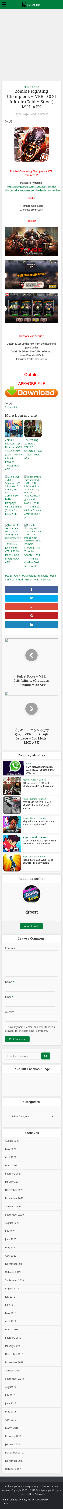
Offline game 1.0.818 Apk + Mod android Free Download (38, 784)
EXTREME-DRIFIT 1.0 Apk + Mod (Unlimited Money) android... (38, 805)
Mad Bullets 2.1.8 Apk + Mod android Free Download (38, 861)
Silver (29, 579)
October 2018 (13, 1370)
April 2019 (10, 1321)
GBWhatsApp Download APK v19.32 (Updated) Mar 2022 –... (40, 769)
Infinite (10, 579)
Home (5, 1499)
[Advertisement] (31, 41)
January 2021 (12, 1181)
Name (9, 982)
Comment (10, 948)
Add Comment (39, 114)
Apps (26, 86)
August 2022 (12, 1140)
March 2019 (12, 1329)
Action (26, 779)
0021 (9, 575)
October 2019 (13, 1272)
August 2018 (12, 1387)
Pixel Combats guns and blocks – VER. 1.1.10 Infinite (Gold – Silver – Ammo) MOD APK (32, 506)
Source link (11, 407)
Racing (42, 798)
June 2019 (10, 1304)
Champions (29, 575)
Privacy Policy (26, 1499)
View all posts (31, 926)
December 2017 (14, 1452)
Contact (14, 1499)
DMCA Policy (42, 1499)
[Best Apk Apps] (31, 4)
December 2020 (14, 1190)
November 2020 (14, 1198)
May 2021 (10, 1149)
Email (9, 997)
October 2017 (13, 1469)
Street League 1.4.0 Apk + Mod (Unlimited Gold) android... (39, 842)
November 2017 (14, 1460)
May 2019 (10, 1313)
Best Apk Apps (37, 1494)
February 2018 (13, 1436)
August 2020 (12, 1222)
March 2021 (12, 1165)
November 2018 (14, 1362)
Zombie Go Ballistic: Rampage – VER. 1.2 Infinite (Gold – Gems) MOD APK (13, 505)
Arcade (33, 856)
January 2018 (12, 1444)
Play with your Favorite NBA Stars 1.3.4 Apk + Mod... (38, 823)
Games (35, 86)
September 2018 (14, 1378)
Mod (20, 579)
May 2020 (10, 1247)
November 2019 (14, 1263)
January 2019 (12, 1346)
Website (9, 1012)
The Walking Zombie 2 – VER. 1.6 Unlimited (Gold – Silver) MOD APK (33, 449)
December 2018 (14, 1354)
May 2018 (10, 1411)
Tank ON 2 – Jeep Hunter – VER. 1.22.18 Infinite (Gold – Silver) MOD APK (13, 553)
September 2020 (14, 1214)
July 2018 (10, 1395)
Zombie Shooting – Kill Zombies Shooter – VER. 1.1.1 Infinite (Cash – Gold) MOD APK (32, 555)
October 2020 (13, 1206)
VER (37, 579)
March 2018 (12, 1428)
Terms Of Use (9, 1503)
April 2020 (10, 1255)
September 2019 (14, 1280)
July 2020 (10, 1231)
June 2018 (10, 1403)
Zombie (47, 579)
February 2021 (13, 1173)
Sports (42, 818)
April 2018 (10, 1419)
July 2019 (10, 1296)
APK (17, 575)
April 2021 (10, 1157)
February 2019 (13, 1337)
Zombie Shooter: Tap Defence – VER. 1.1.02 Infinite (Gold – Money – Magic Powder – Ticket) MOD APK (13, 454)
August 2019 (12, 1288)
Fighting (43, 575)
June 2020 (10, 1239)
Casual (33, 837)
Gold (54, 575)
